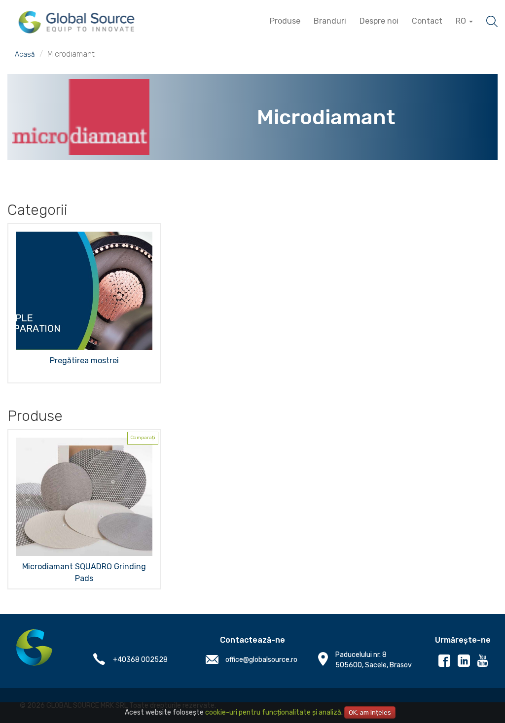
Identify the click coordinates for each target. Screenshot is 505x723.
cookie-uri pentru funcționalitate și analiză (273, 712)
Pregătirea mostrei (84, 360)
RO (462, 21)
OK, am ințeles (370, 712)
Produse (285, 21)
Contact (427, 21)
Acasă (25, 54)
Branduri (330, 21)
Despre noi (379, 21)
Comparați (142, 438)
